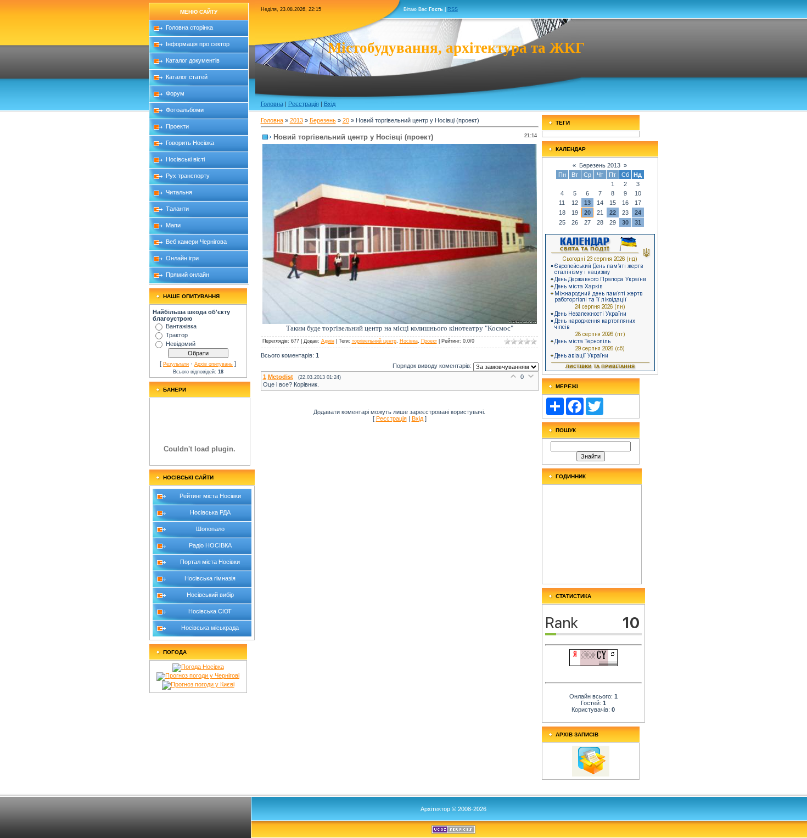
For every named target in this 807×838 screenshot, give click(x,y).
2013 (296, 120)
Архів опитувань (213, 364)
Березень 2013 (599, 165)
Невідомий (180, 343)
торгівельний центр (374, 341)
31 (638, 222)
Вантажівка (181, 326)
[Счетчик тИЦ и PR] (593, 664)
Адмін (327, 341)
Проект (429, 341)
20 (346, 120)
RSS (452, 9)
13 (587, 202)
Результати (176, 364)
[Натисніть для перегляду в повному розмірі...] (399, 322)
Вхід (329, 103)
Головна (272, 103)
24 (638, 212)
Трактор (177, 335)
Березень (323, 120)
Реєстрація (303, 103)
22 (612, 212)
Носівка (409, 341)
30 (625, 222)
